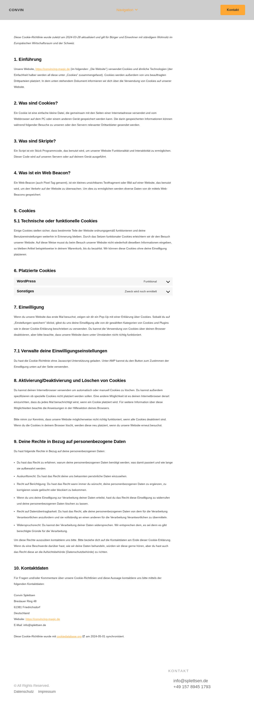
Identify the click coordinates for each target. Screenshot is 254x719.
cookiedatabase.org (69, 636)
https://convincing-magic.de (53, 69)
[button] (127, 10)
